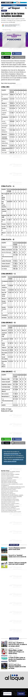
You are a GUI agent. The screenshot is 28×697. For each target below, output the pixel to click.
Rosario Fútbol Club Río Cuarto (10, 503)
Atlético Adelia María (8, 475)
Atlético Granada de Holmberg (10, 477)
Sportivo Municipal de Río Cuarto (11, 509)
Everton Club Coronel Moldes (10, 491)
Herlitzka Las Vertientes (8, 493)
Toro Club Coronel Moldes (9, 510)
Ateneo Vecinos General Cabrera (10, 474)
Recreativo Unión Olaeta (8, 502)
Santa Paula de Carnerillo (9, 507)
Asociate (21, 693)
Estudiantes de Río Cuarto (9, 489)
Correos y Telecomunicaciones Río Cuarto (13, 486)
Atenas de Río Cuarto (7, 473)
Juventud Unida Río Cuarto (9, 498)
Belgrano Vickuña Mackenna (9, 482)
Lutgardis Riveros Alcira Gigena (10, 500)
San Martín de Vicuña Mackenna (10, 506)
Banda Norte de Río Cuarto (9, 480)
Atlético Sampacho (7, 478)
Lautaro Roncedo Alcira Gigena (10, 499)
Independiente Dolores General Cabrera (12, 495)
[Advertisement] (14, 170)
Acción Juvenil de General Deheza (11, 471)
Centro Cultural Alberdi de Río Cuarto (12, 484)
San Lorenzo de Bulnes (8, 504)
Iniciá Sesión (7, 693)
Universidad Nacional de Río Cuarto (11, 511)
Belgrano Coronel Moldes (9, 481)
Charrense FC (5, 485)
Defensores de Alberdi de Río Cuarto (11, 488)
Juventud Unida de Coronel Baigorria (12, 496)
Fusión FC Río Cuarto (7, 492)
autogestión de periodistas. (11, 453)
